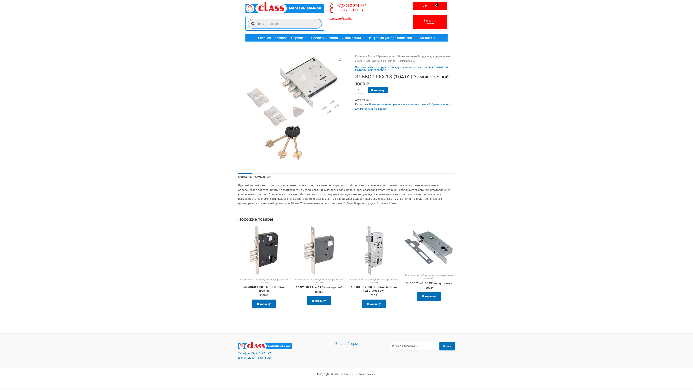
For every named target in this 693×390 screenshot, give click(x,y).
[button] (340, 60)
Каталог (281, 38)
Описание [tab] (245, 177)
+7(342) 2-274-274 (351, 6)
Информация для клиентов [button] (390, 38)
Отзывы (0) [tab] (263, 177)
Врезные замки (387, 56)
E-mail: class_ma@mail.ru (254, 357)
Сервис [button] (297, 38)
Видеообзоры (346, 344)
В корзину (378, 90)
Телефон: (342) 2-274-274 (255, 353)
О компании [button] (351, 38)
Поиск (447, 346)
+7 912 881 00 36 (350, 10)
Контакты (427, 38)
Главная (264, 38)
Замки (371, 56)
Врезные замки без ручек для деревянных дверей (388, 67)
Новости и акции (324, 38)
